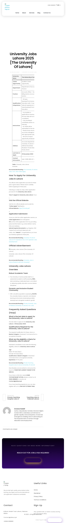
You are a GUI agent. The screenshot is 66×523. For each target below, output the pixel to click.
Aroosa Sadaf (15, 72)
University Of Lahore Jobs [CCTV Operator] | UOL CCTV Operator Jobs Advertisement (23, 240)
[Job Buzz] (7, 6)
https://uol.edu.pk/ (24, 208)
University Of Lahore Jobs (29, 72)
